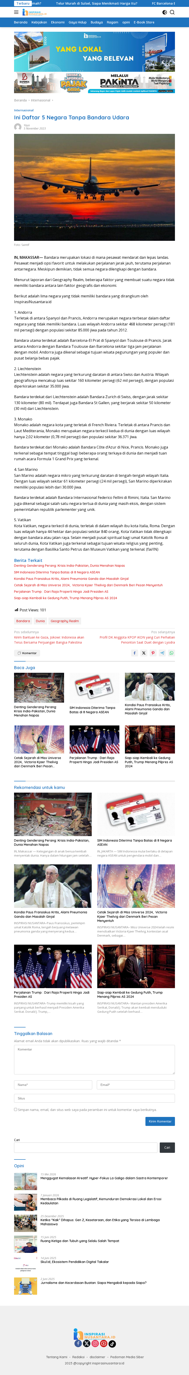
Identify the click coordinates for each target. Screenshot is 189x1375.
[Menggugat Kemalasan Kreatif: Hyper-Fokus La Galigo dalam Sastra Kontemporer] (25, 1181)
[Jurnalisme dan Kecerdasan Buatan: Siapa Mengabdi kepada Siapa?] (25, 1286)
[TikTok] (112, 1344)
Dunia (40, 621)
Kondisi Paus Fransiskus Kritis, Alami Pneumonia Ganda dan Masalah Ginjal (71, 579)
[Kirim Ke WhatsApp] (171, 653)
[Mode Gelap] (164, 12)
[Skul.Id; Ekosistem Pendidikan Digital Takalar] (25, 1265)
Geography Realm (65, 621)
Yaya (27, 125)
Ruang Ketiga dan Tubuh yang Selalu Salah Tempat (80, 1241)
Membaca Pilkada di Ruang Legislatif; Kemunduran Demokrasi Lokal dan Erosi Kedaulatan (101, 1201)
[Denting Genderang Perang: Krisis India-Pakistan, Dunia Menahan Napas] (39, 688)
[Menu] (17, 12)
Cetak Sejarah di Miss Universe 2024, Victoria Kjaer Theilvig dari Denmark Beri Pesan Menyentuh (88, 585)
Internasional (24, 110)
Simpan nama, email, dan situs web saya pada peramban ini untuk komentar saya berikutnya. (87, 1109)
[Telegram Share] (162, 653)
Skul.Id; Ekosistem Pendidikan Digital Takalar (75, 1262)
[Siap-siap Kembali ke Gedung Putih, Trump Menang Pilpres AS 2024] (150, 739)
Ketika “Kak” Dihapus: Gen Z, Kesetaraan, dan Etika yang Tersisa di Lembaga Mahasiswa (100, 1222)
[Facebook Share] (134, 653)
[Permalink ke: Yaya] (17, 126)
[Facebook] (78, 1344)
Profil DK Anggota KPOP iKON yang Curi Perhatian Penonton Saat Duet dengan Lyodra (137, 637)
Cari (17, 1140)
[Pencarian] (172, 12)
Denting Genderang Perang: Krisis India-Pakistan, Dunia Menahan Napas (69, 566)
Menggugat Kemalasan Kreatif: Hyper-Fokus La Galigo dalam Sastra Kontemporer (104, 1178)
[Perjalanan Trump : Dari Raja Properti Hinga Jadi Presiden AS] (95, 739)
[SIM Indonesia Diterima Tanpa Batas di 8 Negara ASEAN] (95, 688)
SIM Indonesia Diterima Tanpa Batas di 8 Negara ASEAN (57, 572)
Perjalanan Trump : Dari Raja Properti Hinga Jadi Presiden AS (61, 592)
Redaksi (78, 1357)
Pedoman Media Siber (127, 1357)
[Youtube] (103, 1344)
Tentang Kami (56, 1357)
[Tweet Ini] (143, 653)
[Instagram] (95, 1344)
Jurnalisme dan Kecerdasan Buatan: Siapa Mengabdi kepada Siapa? (94, 1283)
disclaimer (97, 1357)
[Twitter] (86, 1344)
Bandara (23, 621)
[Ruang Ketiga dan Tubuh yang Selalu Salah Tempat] (25, 1244)
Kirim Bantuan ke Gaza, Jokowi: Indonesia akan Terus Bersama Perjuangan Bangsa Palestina (49, 637)
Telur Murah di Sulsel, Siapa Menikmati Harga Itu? (69, 3)
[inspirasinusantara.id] (34, 12)
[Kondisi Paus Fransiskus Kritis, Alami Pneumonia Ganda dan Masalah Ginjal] (150, 687)
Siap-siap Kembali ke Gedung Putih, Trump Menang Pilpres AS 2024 (65, 598)
